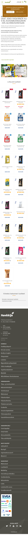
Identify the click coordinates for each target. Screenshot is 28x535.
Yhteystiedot (4, 356)
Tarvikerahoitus (5, 477)
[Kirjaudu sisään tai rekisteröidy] (22, 2)
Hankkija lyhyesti (6, 346)
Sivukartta (4, 407)
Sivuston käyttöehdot (7, 410)
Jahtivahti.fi (4, 446)
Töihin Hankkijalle (6, 366)
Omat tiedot (4, 432)
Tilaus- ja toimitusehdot (8, 384)
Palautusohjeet (5, 397)
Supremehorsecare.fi (7, 453)
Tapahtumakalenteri (7, 370)
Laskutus (3, 360)
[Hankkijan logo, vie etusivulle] (8, 2)
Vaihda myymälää (19, 11)
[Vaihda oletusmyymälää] (20, 2)
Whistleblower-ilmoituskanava (10, 376)
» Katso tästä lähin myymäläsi (7, 59)
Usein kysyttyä (5, 428)
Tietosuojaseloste (6, 414)
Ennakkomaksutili (6, 490)
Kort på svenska (5, 350)
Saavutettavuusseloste (7, 417)
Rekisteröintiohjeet (6, 387)
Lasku (2, 484)
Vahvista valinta (10, 11)
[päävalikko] (2, 2)
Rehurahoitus (5, 480)
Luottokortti (4, 467)
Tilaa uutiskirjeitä (6, 438)
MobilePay (4, 470)
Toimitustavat (5, 391)
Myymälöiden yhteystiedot (8, 363)
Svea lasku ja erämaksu (7, 474)
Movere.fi (3, 456)
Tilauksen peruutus (6, 404)
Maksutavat (4, 394)
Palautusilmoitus (6, 401)
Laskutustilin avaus (6, 487)
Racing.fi (3, 449)
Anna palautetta (5, 435)
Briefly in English (6, 353)
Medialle (3, 373)
